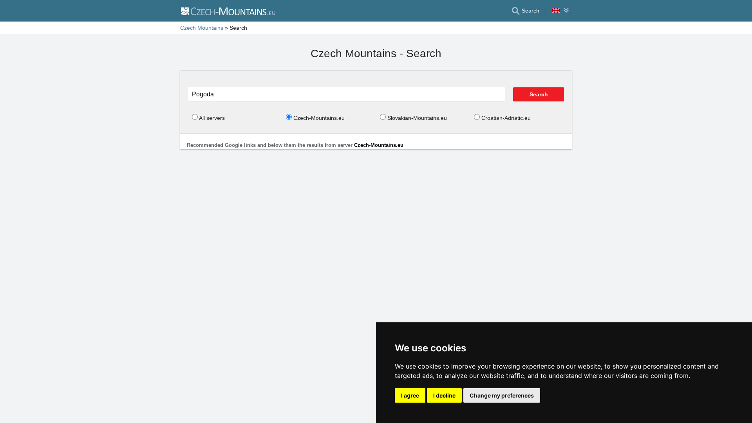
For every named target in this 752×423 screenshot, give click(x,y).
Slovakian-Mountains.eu (417, 118)
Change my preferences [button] (502, 395)
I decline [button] (444, 395)
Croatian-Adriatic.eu (506, 118)
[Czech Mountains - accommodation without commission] (227, 11)
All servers (212, 118)
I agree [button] (410, 395)
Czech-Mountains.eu (319, 118)
